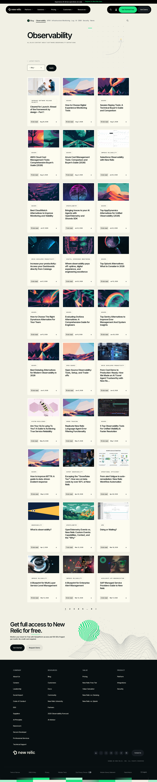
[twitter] (101, 753)
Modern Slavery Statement (107, 772)
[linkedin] (111, 753)
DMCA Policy (32, 772)
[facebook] (126, 753)
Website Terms (62, 772)
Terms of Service (15, 772)
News (92, 20)
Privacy (47, 772)
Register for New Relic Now (93, 1)
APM (49, 20)
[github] (106, 753)
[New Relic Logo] (14, 9)
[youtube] (96, 753)
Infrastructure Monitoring (61, 20)
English (144, 772)
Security (86, 20)
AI (76, 20)
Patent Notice (128, 772)
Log (72, 20)
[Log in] (116, 10)
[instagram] (116, 753)
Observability (41, 20)
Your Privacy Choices (81, 772)
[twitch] (121, 753)
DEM (80, 20)
